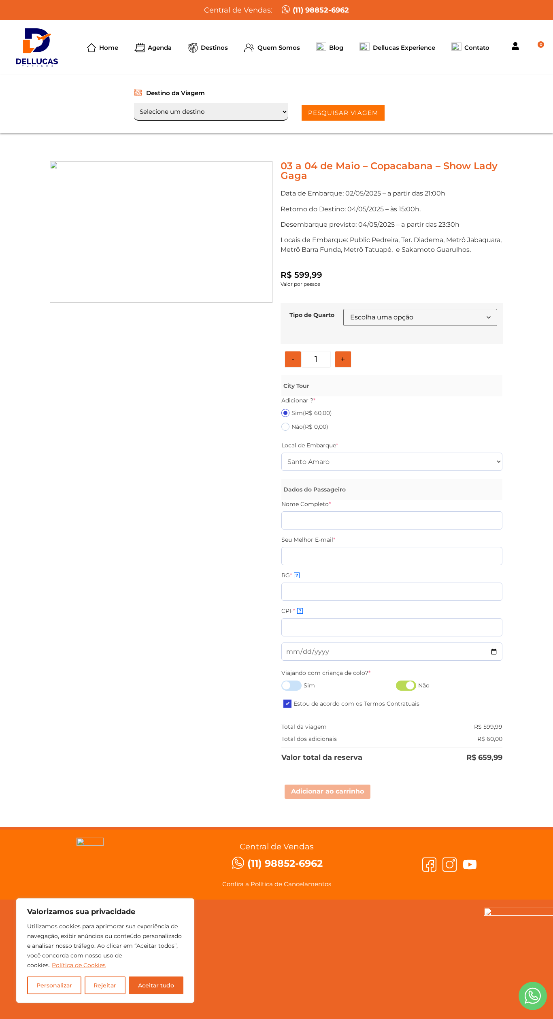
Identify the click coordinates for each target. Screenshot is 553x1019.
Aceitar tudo (156, 985)
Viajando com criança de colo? (325, 672)
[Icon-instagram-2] (449, 864)
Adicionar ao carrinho (327, 791)
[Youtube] (470, 864)
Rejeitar (105, 985)
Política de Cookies (79, 965)
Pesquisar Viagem (343, 113)
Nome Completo (306, 504)
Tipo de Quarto (311, 315)
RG (289, 575)
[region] (105, 950)
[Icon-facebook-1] (429, 864)
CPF (291, 611)
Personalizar (54, 985)
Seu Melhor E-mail (308, 539)
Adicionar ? (298, 400)
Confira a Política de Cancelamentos (276, 884)
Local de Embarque (309, 445)
